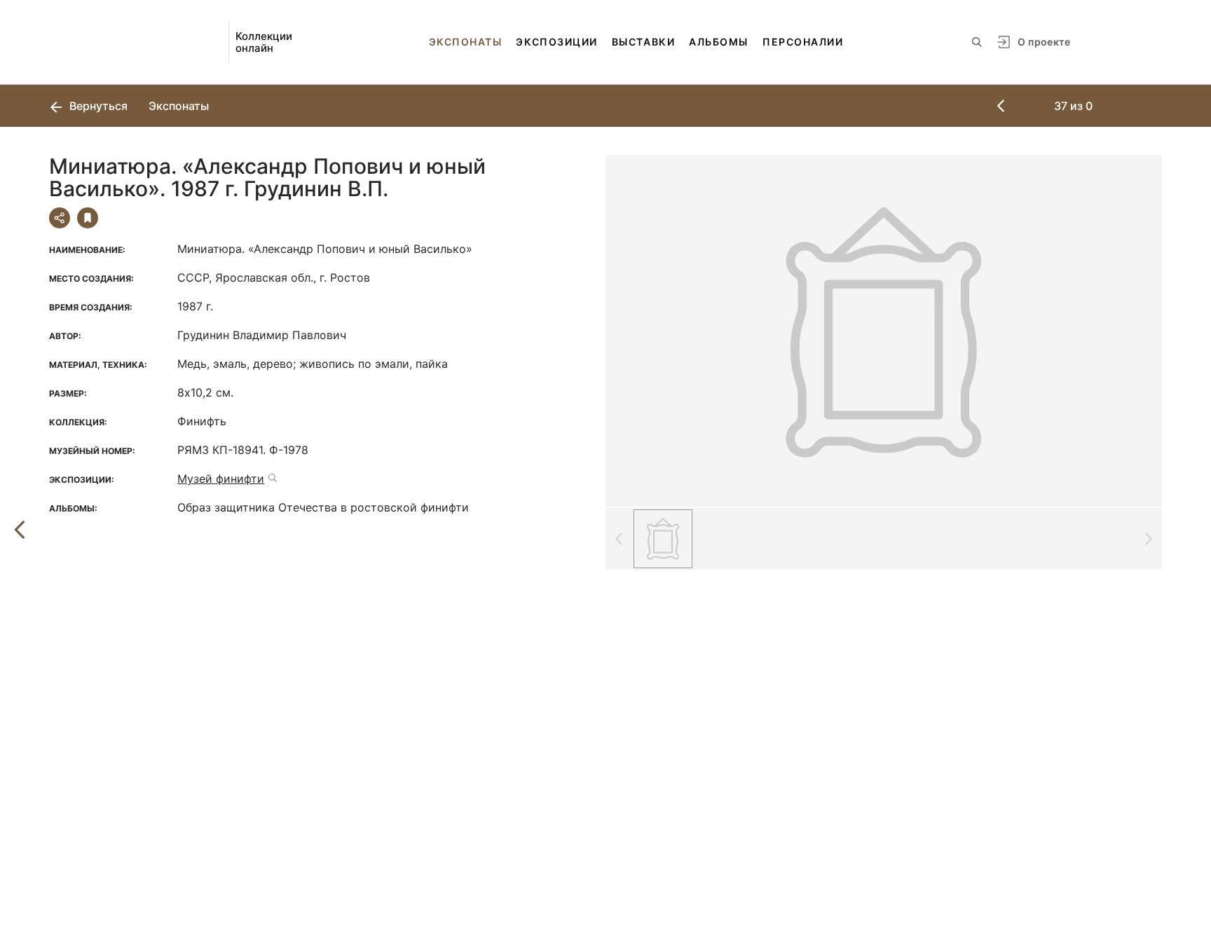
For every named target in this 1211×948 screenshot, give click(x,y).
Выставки (643, 42)
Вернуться (97, 106)
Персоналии (802, 42)
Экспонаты (465, 42)
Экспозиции (556, 42)
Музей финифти (220, 479)
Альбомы (718, 42)
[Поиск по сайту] (977, 42)
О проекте (1044, 42)
